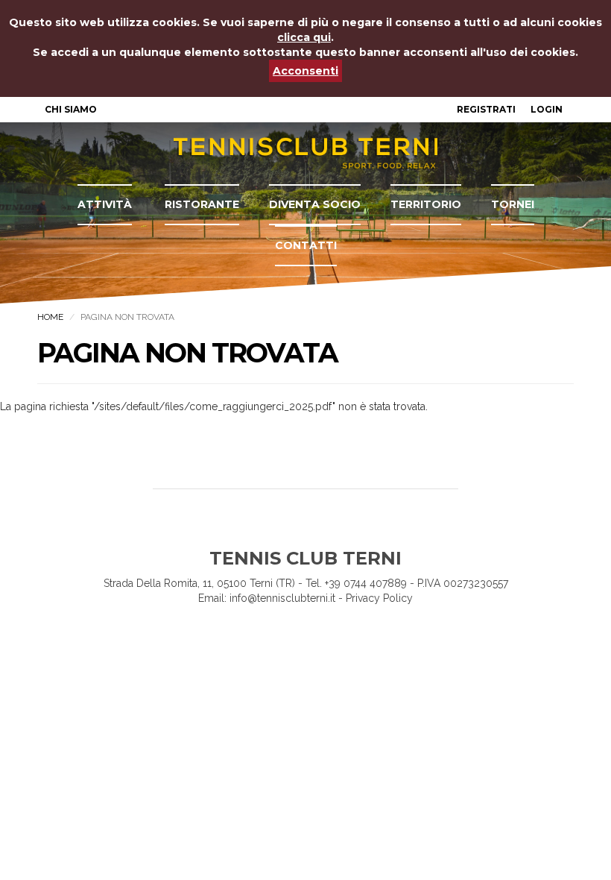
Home (50, 317)
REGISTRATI (486, 109)
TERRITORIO (425, 204)
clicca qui (304, 37)
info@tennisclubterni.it (282, 598)
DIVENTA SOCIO (315, 204)
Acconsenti (305, 71)
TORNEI (512, 204)
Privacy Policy (379, 598)
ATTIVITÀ (104, 204)
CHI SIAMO (71, 109)
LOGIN (547, 109)
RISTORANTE (202, 204)
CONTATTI (306, 245)
